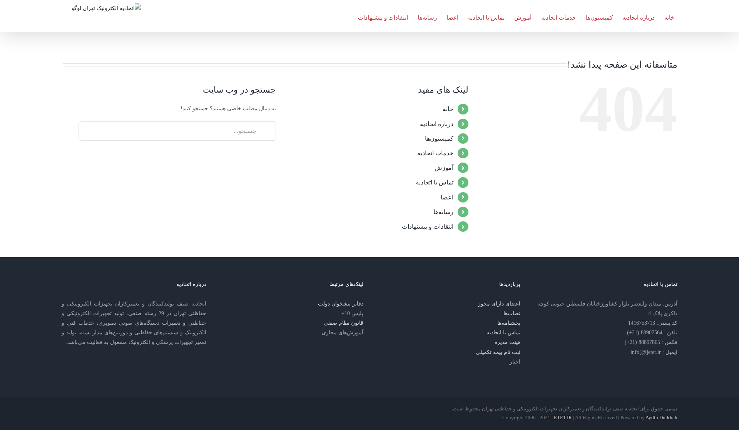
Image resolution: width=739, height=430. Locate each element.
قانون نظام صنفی (343, 323)
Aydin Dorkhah (661, 417)
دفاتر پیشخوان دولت (340, 304)
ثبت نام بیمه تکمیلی (498, 352)
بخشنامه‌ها (508, 323)
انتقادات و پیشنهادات (427, 226)
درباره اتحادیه (436, 124)
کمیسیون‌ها (439, 138)
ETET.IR (563, 417)
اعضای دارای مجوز (499, 304)
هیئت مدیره (507, 342)
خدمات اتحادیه (435, 153)
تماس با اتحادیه (434, 182)
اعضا (447, 197)
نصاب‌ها (511, 313)
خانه (448, 109)
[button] (346, 16)
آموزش (444, 167)
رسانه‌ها (443, 212)
